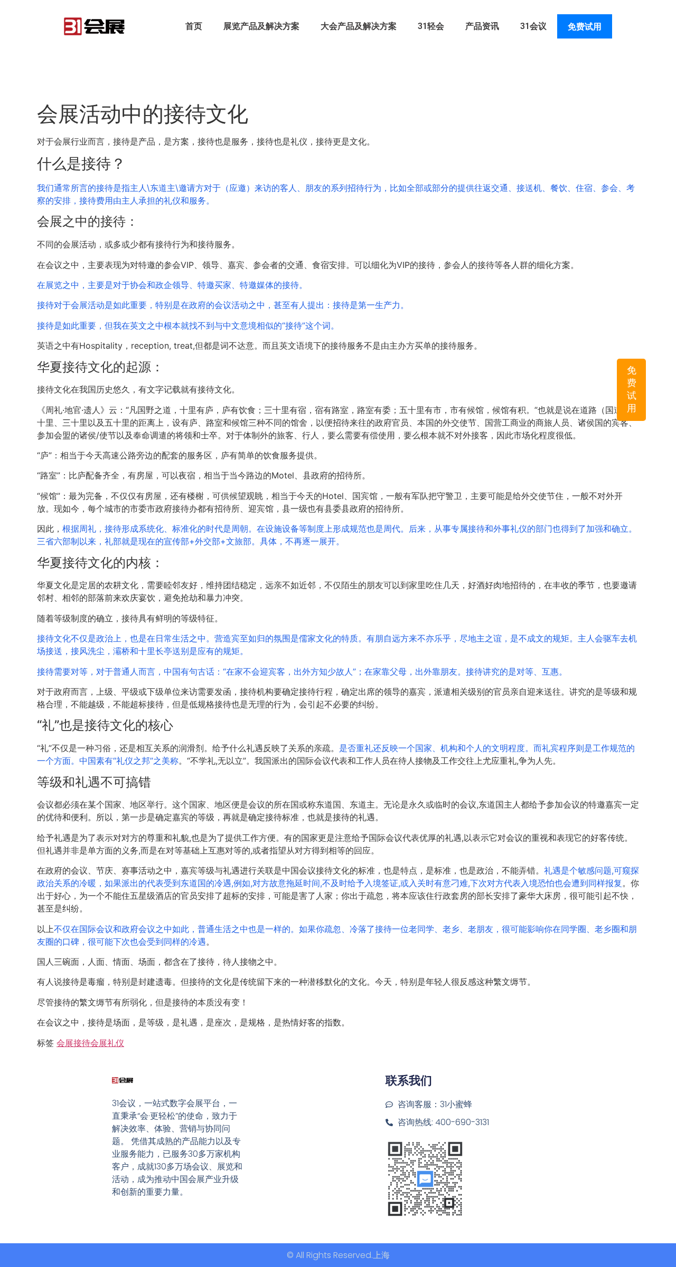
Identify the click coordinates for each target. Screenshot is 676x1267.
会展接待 (73, 1043)
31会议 (533, 26)
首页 (193, 26)
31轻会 (431, 26)
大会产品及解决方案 (359, 26)
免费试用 (585, 27)
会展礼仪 (107, 1043)
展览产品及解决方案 (261, 26)
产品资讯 (482, 26)
